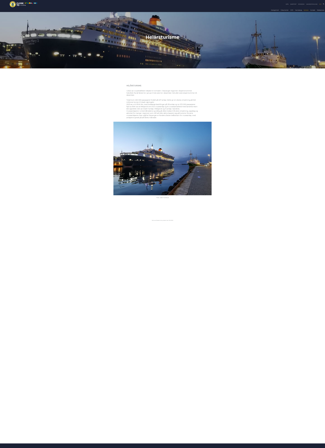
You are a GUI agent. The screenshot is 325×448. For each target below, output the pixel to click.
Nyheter (306, 10)
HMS (291, 10)
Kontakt (312, 10)
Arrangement (275, 10)
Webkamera (320, 10)
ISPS (287, 4)
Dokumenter (285, 10)
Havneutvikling (311, 4)
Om (320, 4)
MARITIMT (293, 4)
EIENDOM (301, 4)
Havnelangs (298, 10)
